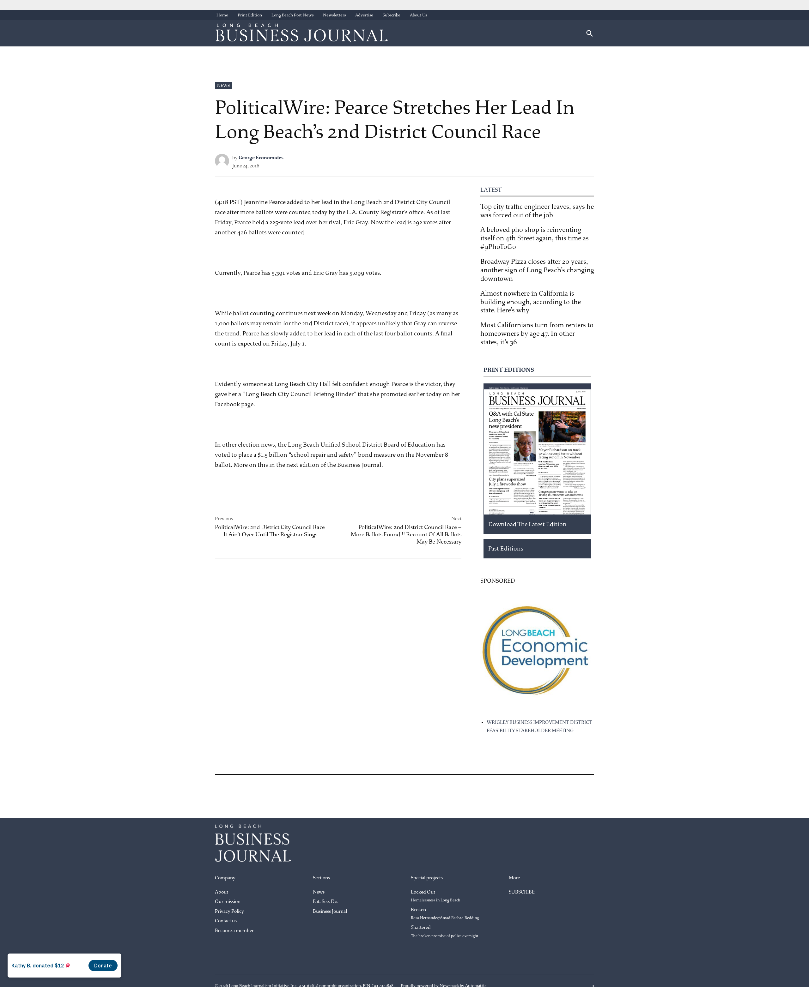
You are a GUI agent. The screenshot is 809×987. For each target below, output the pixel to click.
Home (222, 15)
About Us (418, 15)
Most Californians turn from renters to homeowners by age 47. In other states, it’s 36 (536, 333)
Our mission (227, 902)
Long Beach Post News (292, 15)
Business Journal (330, 911)
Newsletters (334, 15)
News (223, 85)
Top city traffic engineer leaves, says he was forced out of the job (537, 210)
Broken (445, 914)
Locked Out (435, 896)
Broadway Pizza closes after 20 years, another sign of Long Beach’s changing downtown (537, 270)
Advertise (364, 15)
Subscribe (391, 15)
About (221, 892)
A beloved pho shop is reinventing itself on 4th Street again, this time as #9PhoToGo (534, 238)
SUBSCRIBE (522, 892)
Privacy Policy (229, 911)
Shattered (444, 931)
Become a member (234, 931)
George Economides (261, 158)
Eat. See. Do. (325, 902)
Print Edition (250, 15)
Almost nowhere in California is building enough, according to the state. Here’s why (530, 302)
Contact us (226, 921)
